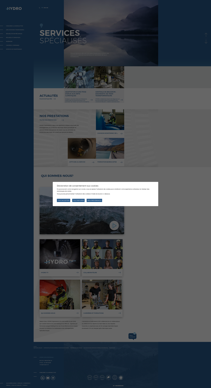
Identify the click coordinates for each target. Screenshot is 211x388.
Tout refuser (78, 200)
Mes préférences (94, 200)
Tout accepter (63, 200)
